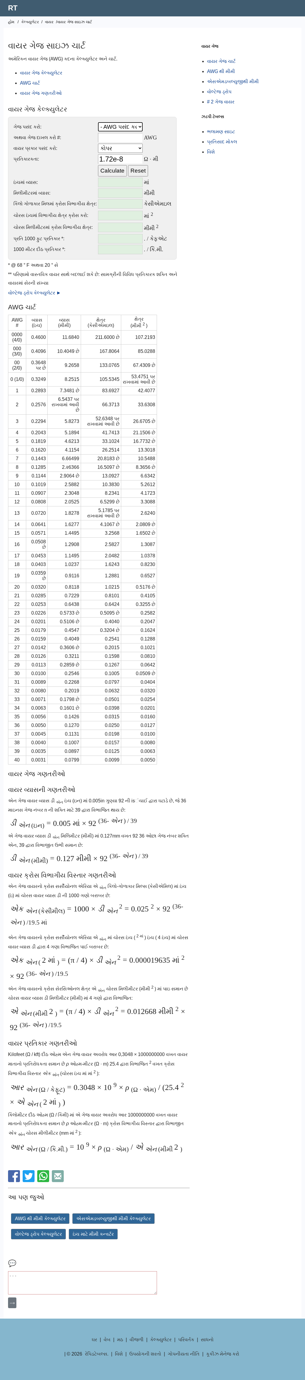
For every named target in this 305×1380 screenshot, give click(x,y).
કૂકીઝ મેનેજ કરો (222, 1353)
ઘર (94, 1339)
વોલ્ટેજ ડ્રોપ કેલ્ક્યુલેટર (38, 1234)
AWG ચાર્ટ (30, 83)
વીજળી (137, 1339)
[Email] (58, 1180)
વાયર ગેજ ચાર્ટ (221, 61)
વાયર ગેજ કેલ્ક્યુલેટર (41, 72)
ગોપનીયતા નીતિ (184, 1353)
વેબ (107, 1339)
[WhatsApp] (44, 1180)
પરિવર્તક (186, 1339)
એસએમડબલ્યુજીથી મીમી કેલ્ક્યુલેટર (113, 1218)
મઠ (120, 1339)
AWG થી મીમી (221, 71)
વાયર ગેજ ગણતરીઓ (41, 93)
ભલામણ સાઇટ (221, 131)
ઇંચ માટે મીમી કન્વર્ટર (93, 1234)
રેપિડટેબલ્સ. (96, 1353)
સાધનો (207, 1339)
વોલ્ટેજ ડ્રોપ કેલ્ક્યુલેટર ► (34, 292)
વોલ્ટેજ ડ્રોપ (219, 91)
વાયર (49, 22)
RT (13, 8)
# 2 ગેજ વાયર (220, 101)
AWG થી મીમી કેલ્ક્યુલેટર (40, 1218)
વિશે (211, 151)
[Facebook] (14, 1180)
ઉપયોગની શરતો (145, 1353)
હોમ (11, 22)
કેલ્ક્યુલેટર (30, 22)
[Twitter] (29, 1180)
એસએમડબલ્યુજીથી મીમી (233, 81)
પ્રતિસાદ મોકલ (222, 141)
